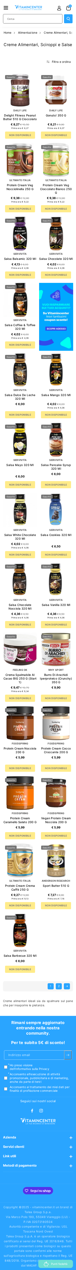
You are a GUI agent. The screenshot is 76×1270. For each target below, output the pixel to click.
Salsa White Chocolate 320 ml (20, 536)
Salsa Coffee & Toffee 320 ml (20, 326)
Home (7, 32)
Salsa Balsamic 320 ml (20, 258)
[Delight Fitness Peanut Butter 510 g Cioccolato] (20, 90)
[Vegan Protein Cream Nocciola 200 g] (56, 793)
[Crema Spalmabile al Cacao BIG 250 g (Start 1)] (20, 649)
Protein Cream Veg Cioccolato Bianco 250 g (56, 188)
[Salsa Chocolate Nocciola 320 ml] (20, 579)
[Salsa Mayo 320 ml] (20, 440)
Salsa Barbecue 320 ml (20, 955)
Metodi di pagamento (20, 1165)
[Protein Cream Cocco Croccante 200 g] (56, 723)
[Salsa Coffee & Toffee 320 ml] (20, 300)
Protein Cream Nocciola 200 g (20, 750)
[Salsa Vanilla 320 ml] (56, 579)
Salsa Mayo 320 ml (20, 465)
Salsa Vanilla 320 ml (56, 605)
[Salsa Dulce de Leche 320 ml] (20, 370)
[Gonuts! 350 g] (56, 90)
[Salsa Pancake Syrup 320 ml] (56, 440)
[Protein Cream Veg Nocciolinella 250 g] (20, 160)
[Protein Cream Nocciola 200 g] (20, 723)
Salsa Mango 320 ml (56, 395)
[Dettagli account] (59, 8)
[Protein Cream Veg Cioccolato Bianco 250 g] (56, 160)
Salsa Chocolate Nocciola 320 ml (20, 606)
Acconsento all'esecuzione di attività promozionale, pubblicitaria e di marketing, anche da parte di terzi (39, 1078)
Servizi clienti (13, 1147)
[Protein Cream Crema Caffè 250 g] (20, 861)
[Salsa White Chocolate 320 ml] (20, 510)
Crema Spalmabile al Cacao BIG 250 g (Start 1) (20, 678)
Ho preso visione (29, 1067)
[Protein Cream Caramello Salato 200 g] (20, 793)
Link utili (9, 1156)
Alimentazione (27, 32)
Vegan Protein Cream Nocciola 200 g (56, 820)
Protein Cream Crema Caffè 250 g (20, 887)
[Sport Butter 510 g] (56, 861)
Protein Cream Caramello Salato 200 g (20, 820)
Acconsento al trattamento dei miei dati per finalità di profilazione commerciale (40, 1088)
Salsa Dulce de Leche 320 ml (20, 396)
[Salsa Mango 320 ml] (56, 370)
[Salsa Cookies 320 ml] (56, 510)
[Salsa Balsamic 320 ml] (20, 234)
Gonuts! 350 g (56, 115)
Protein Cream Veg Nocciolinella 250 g (20, 186)
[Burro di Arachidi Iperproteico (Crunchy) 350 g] (56, 649)
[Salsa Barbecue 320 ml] (20, 930)
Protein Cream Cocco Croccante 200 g (56, 750)
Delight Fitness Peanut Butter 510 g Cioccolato (20, 117)
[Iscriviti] (68, 1055)
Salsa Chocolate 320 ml (56, 258)
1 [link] (50, 986)
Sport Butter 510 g (56, 885)
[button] (5, 7)
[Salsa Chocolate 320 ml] (56, 234)
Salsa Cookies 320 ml (56, 535)
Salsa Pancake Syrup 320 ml (56, 466)
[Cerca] (68, 18)
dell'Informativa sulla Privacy (29, 1069)
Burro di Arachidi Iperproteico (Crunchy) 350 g (56, 678)
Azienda (9, 1137)
